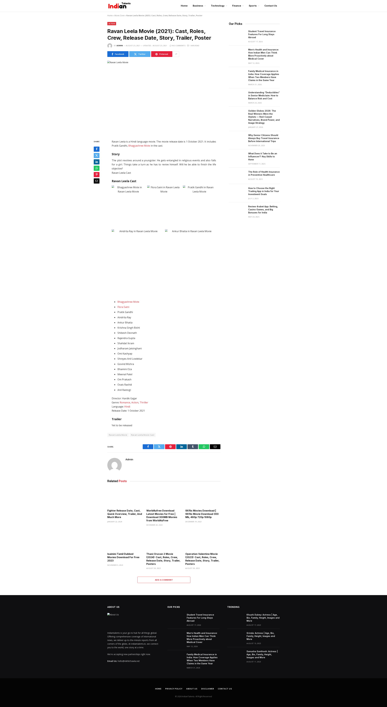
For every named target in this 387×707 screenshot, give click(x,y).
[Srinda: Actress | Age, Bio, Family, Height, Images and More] (235, 637)
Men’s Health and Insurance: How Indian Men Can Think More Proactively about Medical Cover (263, 54)
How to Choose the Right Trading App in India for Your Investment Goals (263, 191)
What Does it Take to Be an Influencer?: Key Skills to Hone (262, 156)
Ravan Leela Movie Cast (142, 435)
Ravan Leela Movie (118, 435)
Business (198, 5)
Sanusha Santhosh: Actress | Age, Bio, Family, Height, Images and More (262, 654)
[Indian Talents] (120, 6)
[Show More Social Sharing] (176, 54)
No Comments (178, 45)
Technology (217, 5)
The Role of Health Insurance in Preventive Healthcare (264, 173)
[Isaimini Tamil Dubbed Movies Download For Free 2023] (124, 540)
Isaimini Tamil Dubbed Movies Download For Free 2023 (123, 557)
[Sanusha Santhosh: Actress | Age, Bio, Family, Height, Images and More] (235, 655)
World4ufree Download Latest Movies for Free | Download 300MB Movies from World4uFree (161, 515)
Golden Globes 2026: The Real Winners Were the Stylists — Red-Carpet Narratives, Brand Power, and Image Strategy (264, 116)
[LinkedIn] (96, 162)
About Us (191, 688)
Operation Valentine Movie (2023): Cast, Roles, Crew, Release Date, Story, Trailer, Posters (202, 558)
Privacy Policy (173, 688)
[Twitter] (96, 155)
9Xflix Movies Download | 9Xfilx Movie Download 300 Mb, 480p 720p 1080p (202, 514)
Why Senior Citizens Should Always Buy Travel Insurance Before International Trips (263, 138)
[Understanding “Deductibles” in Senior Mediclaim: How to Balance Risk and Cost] (237, 96)
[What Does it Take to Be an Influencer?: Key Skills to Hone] (237, 157)
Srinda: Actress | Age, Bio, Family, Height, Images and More (261, 636)
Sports (253, 5)
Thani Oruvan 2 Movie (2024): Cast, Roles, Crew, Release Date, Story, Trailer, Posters (163, 558)
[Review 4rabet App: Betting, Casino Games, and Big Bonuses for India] (237, 210)
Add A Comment (164, 579)
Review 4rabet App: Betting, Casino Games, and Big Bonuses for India (263, 209)
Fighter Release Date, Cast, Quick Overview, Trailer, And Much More (124, 514)
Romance (125, 402)
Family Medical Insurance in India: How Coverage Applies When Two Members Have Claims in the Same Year (263, 75)
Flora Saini (123, 307)
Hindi (127, 406)
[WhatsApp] (96, 168)
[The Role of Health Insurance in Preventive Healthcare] (237, 176)
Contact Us (270, 5)
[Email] (96, 181)
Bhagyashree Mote (139, 145)
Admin (120, 45)
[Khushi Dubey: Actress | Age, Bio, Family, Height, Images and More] (235, 618)
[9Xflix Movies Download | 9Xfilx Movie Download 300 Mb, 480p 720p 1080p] (202, 497)
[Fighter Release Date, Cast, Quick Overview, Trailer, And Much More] (124, 497)
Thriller (144, 402)
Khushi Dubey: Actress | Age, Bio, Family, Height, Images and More (263, 617)
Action (112, 23)
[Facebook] (96, 149)
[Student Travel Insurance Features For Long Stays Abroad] (237, 35)
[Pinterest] (96, 174)
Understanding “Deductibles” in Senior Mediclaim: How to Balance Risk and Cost (264, 95)
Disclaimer (207, 688)
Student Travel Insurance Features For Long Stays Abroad (262, 34)
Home (184, 5)
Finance (236, 5)
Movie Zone (119, 15)
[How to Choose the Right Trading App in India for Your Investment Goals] (237, 192)
